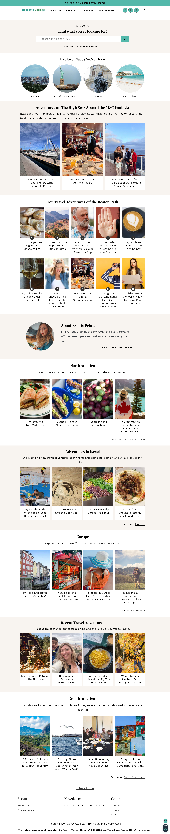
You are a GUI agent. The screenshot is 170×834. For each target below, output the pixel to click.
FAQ (113, 814)
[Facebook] (125, 10)
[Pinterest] (130, 10)
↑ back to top (85, 788)
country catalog (88, 46)
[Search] (125, 39)
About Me (56, 10)
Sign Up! (69, 805)
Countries (72, 10)
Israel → (140, 523)
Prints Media (71, 830)
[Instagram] (136, 10)
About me (23, 805)
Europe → (139, 610)
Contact (116, 805)
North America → (134, 439)
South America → (134, 777)
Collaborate (106, 10)
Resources (89, 10)
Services (116, 810)
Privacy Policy (25, 810)
